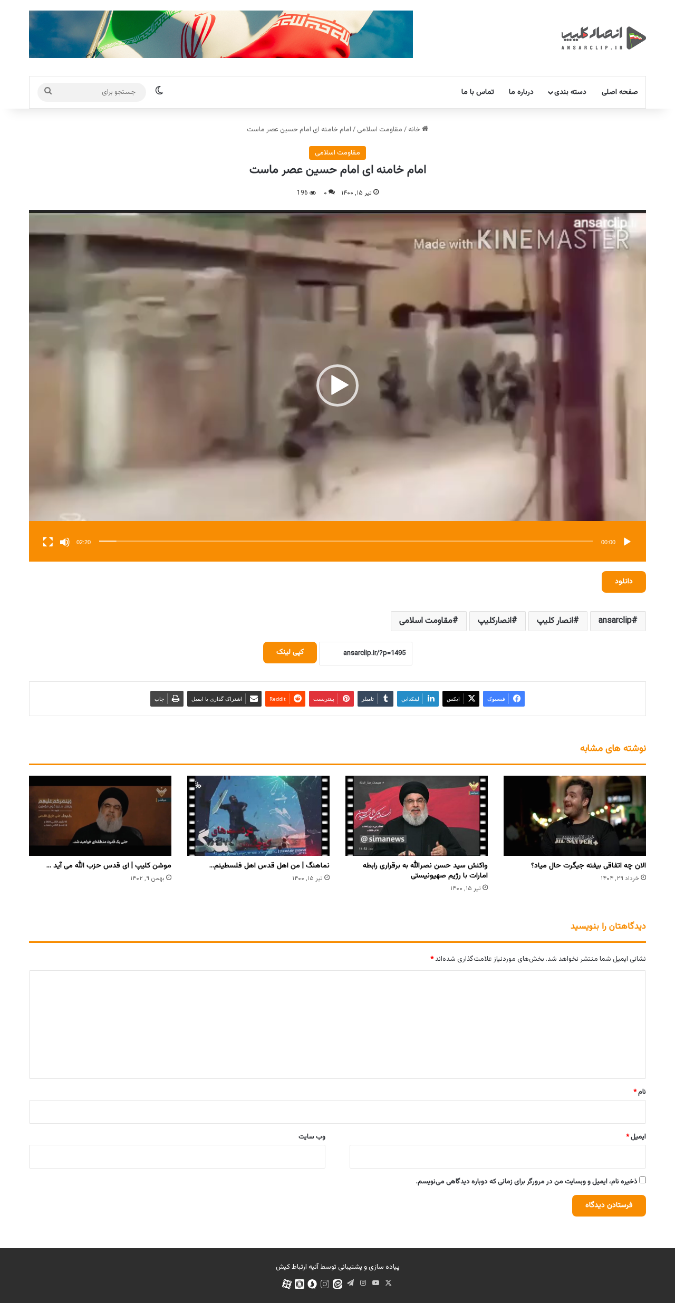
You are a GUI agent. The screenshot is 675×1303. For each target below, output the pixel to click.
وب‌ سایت (311, 1137)
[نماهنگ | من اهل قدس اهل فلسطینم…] (258, 816)
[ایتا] (337, 1284)
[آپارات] (287, 1284)
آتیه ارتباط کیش (297, 1267)
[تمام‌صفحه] (48, 542)
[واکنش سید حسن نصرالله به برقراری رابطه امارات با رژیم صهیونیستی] (416, 816)
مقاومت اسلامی (379, 129)
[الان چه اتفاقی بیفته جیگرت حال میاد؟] (575, 816)
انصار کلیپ (555, 621)
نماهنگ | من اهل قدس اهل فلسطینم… (269, 866)
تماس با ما (477, 92)
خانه (415, 129)
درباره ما (521, 92)
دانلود (624, 581)
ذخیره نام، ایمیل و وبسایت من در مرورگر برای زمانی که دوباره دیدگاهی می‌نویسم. (527, 1181)
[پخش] (627, 542)
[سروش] (312, 1284)
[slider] (346, 541)
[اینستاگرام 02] (325, 1284)
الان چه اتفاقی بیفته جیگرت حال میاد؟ (588, 866)
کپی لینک (290, 652)
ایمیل (636, 1137)
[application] (337, 386)
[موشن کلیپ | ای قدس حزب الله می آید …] (100, 816)
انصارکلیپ (495, 621)
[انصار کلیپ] (604, 38)
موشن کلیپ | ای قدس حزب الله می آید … (108, 866)
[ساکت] (65, 542)
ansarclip (615, 621)
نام (639, 1092)
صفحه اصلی (620, 92)
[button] (337, 385)
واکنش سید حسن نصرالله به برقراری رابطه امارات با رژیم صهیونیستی (425, 871)
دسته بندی (570, 92)
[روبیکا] (299, 1284)
